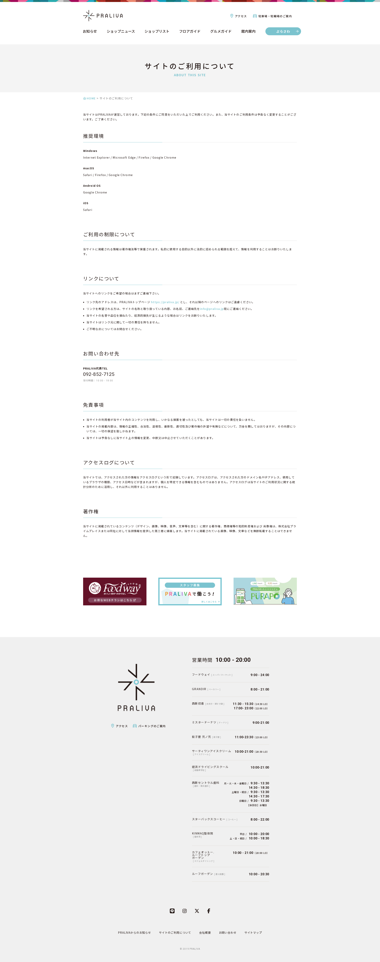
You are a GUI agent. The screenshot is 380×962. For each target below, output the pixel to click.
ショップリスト (156, 31)
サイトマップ (253, 932)
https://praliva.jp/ (165, 302)
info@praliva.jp (212, 309)
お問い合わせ (228, 932)
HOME (91, 98)
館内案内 (248, 31)
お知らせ (90, 31)
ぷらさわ (283, 31)
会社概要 (205, 932)
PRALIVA (195, 949)
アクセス (241, 16)
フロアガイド (189, 31)
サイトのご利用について (175, 932)
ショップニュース (121, 31)
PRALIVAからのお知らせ (134, 932)
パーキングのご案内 (152, 726)
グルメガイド (221, 31)
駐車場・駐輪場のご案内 (275, 16)
